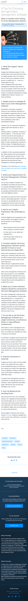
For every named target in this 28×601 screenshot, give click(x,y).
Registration (5, 444)
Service (19, 444)
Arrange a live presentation (14, 506)
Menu (25, 1)
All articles (14, 472)
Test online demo (14, 525)
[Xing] (14, 460)
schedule (13, 444)
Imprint (8, 591)
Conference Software (7, 441)
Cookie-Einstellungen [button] (14, 593)
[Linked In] (12, 460)
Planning (11, 25)
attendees (4, 438)
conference (12, 438)
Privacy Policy (14, 591)
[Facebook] (16, 460)
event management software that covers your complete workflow (14, 168)
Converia (8, 415)
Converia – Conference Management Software (5, 2)
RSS (20, 591)
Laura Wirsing (5, 25)
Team (3, 447)
